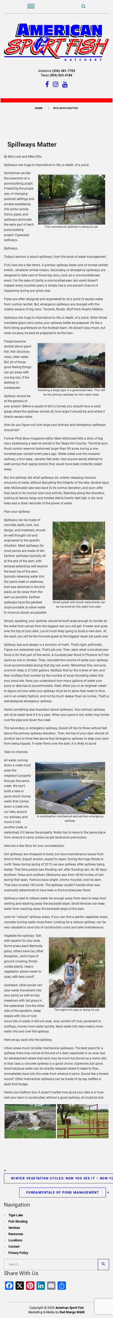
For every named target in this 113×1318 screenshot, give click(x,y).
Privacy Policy (18, 1253)
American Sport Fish (69, 1308)
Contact (13, 1246)
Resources (15, 1234)
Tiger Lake (15, 1215)
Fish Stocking (18, 1221)
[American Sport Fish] (56, 42)
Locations (15, 1240)
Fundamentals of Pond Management (62, 1192)
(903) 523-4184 (61, 75)
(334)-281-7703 (63, 71)
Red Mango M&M (72, 1312)
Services (14, 1228)
